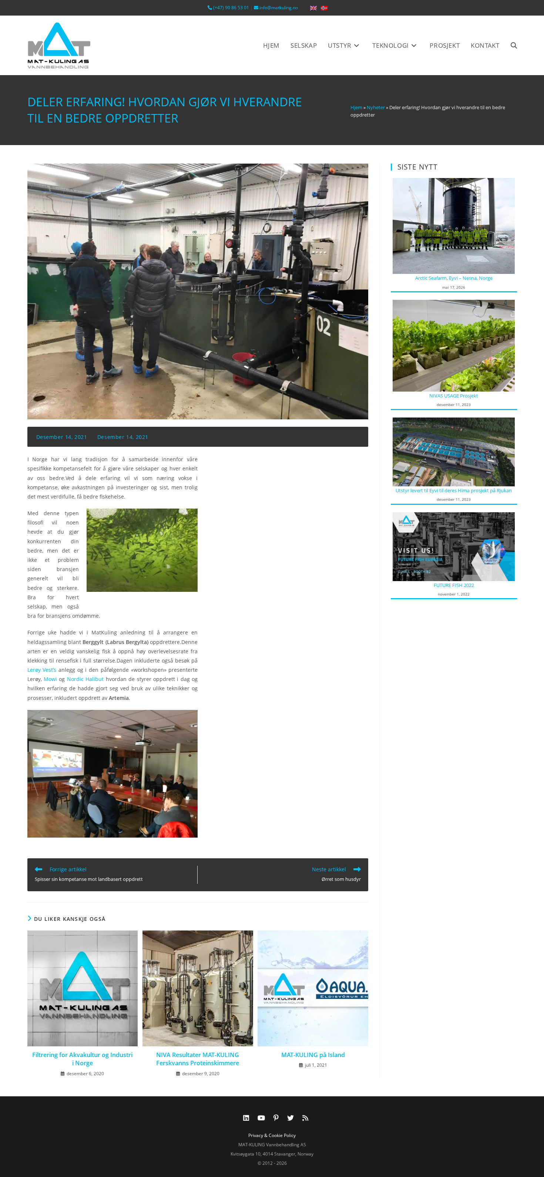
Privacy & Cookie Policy (272, 1135)
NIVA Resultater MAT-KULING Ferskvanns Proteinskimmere (197, 1059)
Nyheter (376, 107)
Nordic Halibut (85, 679)
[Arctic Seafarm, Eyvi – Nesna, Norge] (454, 225)
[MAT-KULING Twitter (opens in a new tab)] (290, 1117)
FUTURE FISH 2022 (454, 585)
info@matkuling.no (278, 7)
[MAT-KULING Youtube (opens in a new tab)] (261, 1117)
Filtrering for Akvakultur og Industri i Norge (82, 1059)
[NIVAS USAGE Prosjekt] (454, 345)
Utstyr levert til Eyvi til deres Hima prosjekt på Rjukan (454, 490)
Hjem (356, 107)
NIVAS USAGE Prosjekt (453, 395)
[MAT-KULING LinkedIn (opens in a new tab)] (246, 1117)
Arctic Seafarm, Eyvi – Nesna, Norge (454, 278)
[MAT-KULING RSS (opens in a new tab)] (305, 1117)
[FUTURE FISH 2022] (454, 546)
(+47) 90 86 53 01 (230, 7)
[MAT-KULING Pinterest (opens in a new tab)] (276, 1117)
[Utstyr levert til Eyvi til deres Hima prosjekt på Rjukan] (454, 451)
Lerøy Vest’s (42, 669)
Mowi (50, 679)
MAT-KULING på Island (313, 1055)
